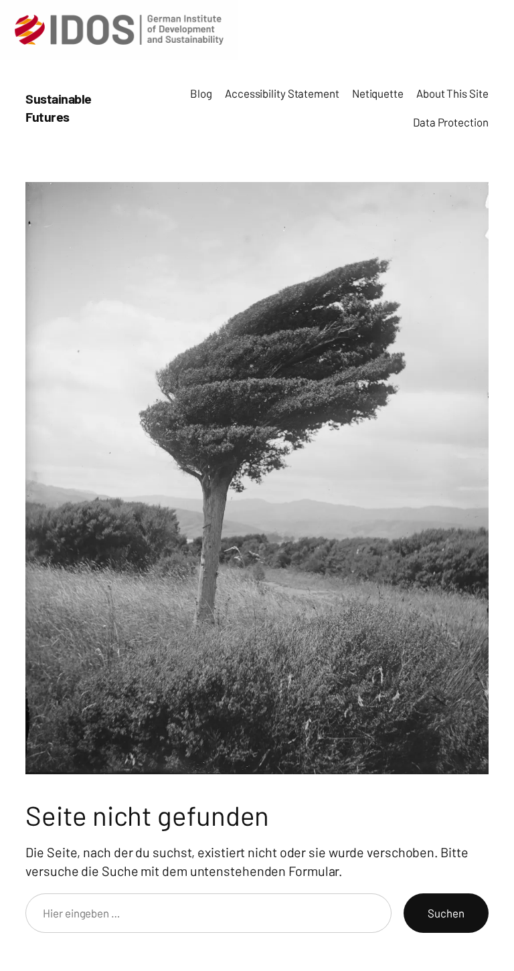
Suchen (446, 912)
